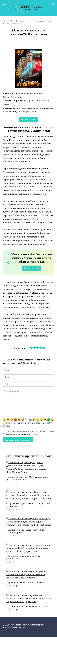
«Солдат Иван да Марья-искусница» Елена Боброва (25, 530)
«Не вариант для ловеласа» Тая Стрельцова (23, 557)
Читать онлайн (29, 119)
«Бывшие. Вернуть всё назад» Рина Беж (27, 606)
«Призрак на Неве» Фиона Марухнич (25, 582)
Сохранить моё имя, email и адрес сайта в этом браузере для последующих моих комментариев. (30, 432)
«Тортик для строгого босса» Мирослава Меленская (28, 504)
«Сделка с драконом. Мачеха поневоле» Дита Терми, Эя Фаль (27, 478)
